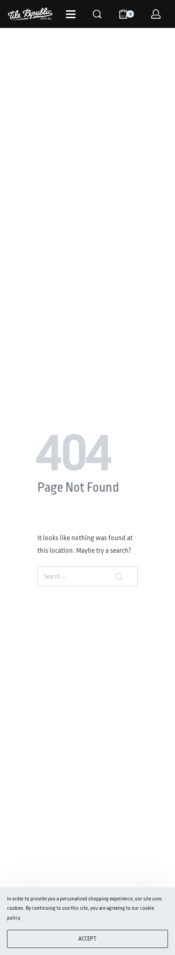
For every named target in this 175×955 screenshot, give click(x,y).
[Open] (70, 14)
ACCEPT (87, 938)
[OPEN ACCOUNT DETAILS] (156, 14)
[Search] (97, 14)
